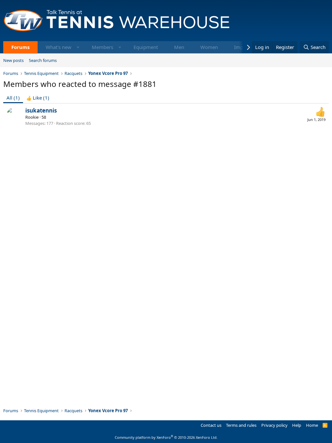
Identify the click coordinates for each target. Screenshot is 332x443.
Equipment (146, 47)
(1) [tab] (13, 97)
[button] (78, 47)
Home (312, 425)
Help (296, 425)
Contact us (211, 425)
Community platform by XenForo (166, 437)
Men (179, 47)
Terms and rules (241, 425)
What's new (58, 47)
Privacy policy (274, 425)
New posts (13, 60)
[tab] (38, 97)
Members (102, 47)
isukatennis (41, 110)
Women (209, 47)
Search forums (43, 60)
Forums (20, 47)
